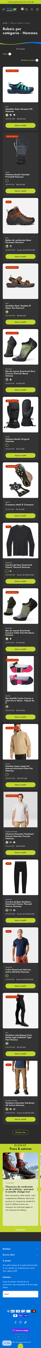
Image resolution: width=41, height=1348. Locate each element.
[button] (3, 9)
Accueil (5, 23)
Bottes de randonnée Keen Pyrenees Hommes (18, 241)
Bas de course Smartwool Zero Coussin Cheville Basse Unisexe (20, 373)
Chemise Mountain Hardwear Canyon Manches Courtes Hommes (19, 836)
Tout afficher (20, 1229)
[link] (32, 9)
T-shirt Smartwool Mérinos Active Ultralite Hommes (18, 970)
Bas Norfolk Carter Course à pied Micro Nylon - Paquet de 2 (19, 700)
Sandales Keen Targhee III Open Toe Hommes (18, 306)
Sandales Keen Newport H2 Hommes (18, 110)
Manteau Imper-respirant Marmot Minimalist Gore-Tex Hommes (19, 768)
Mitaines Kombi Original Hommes (17, 440)
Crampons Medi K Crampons (19, 504)
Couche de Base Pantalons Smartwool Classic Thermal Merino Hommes (18, 904)
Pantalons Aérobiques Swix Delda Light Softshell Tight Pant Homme (18, 1037)
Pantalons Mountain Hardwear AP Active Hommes (20, 1104)
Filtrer (5, 54)
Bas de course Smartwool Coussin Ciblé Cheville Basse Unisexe (19, 633)
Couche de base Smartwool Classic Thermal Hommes (18, 566)
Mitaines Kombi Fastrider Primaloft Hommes (17, 175)
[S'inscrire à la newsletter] (35, 1294)
